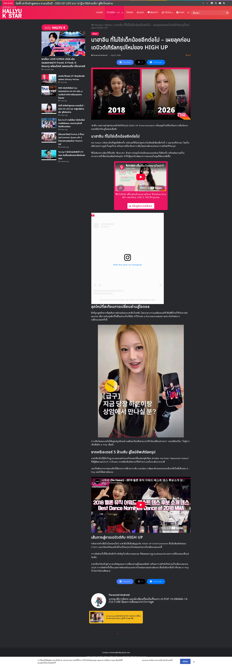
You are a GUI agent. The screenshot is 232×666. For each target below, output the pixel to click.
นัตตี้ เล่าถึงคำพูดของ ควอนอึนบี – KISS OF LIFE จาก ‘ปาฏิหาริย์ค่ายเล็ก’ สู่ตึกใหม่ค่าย (71, 109)
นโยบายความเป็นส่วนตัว (132, 660)
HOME (99, 12)
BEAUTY (154, 12)
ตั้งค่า (59, 662)
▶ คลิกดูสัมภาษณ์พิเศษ (141, 205)
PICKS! (167, 12)
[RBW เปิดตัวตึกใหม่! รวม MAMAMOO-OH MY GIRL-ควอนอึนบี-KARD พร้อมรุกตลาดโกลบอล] (48, 91)
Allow (185, 661)
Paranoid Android (100, 55)
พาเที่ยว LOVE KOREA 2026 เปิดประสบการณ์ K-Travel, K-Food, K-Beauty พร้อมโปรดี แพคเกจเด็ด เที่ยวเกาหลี (63, 62)
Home (98, 25)
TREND (129, 12)
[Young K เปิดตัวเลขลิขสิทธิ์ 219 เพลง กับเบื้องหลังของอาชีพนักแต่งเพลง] (48, 155)
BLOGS (140, 12)
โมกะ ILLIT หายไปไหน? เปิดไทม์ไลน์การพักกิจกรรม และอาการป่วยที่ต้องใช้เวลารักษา (64, 3)
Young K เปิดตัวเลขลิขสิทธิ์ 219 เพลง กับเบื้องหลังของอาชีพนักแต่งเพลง (71, 155)
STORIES (113, 12)
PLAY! (181, 12)
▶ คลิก (131, 618)
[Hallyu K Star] (12, 12)
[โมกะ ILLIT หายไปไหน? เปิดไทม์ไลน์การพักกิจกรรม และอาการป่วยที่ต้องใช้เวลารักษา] (48, 123)
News (108, 25)
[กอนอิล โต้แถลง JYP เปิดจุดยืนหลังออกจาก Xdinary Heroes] (48, 79)
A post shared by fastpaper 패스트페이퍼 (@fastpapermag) (127, 300)
